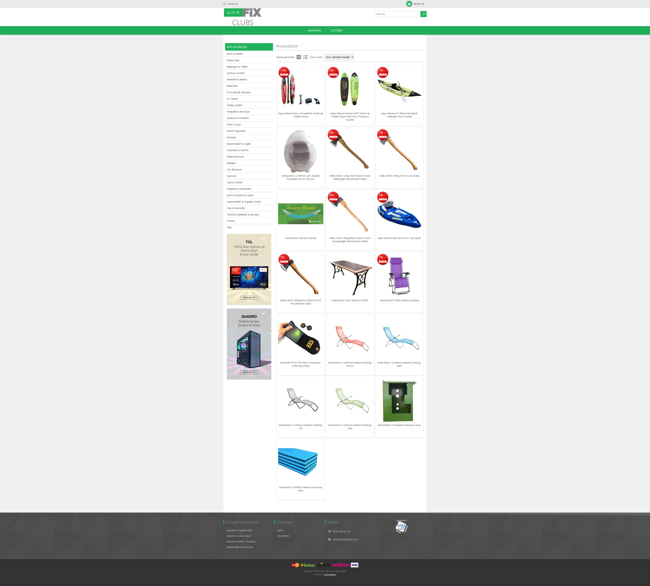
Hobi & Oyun (234, 124)
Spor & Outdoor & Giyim (240, 195)
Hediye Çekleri (234, 105)
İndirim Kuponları (236, 130)
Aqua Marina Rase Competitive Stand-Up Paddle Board (300, 115)
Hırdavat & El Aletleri (238, 118)
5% (331, 70)
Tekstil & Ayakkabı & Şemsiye (243, 214)
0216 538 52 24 (341, 531)
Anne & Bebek (235, 53)
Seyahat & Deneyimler (239, 188)
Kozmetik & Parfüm (237, 150)
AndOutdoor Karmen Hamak (300, 238)
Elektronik (232, 85)
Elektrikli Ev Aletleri (237, 79)
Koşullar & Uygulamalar (239, 530)
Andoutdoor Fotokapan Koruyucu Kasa (399, 425)
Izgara (299, 57)
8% (331, 132)
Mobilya (231, 163)
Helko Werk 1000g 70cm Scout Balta (399, 175)
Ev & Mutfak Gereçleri (239, 92)
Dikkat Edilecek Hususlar (239, 547)
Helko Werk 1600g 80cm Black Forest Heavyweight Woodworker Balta (350, 239)
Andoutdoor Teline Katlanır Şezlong (399, 300)
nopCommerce (330, 574)
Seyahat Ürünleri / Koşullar (240, 541)
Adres (280, 530)
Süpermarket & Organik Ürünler (244, 201)
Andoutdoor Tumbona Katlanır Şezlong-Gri (301, 426)
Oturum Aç (233, 3)
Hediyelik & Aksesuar (238, 111)
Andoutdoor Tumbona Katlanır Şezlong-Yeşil (350, 426)
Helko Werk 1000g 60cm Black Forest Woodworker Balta (300, 302)
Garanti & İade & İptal (238, 535)
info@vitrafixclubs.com (345, 539)
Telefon (231, 221)
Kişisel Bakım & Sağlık (239, 143)
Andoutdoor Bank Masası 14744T (350, 300)
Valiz (229, 227)
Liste (305, 57)
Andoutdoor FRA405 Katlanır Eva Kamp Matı (300, 489)
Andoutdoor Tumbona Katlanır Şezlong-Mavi (399, 364)
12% (283, 70)
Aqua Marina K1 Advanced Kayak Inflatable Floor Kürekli (399, 115)
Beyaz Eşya (233, 60)
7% (381, 70)
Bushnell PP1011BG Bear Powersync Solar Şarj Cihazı (300, 364)
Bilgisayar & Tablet (237, 66)
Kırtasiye (231, 137)
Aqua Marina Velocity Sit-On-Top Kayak (399, 238)
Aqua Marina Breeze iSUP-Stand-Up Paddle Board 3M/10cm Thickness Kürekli (350, 116)
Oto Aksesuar (234, 169)
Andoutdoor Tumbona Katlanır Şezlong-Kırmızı (350, 364)
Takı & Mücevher (236, 208)
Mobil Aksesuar (235, 156)
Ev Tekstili (232, 98)
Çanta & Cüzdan (236, 73)
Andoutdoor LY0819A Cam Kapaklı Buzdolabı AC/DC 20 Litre (301, 177)
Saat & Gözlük (234, 182)
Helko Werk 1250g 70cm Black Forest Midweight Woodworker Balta (350, 177)
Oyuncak (231, 176)
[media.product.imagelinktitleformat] (300, 89)
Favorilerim (283, 535)
